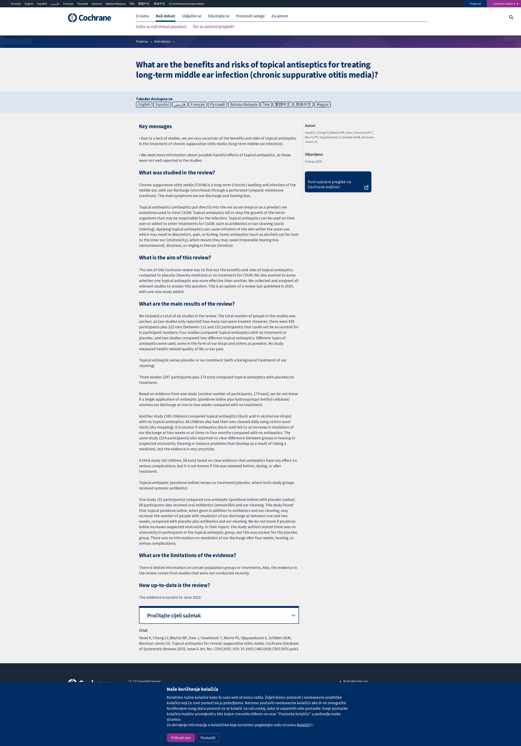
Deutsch (97, 4)
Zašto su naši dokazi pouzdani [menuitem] (161, 26)
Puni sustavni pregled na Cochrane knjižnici (329, 184)
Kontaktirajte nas (355, 681)
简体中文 (159, 4)
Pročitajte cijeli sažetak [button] (174, 615)
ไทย (131, 4)
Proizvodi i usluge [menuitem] (250, 15)
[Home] (95, 17)
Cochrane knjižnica (504, 4)
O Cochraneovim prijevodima (186, 4)
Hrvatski (16, 4)
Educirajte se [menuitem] (218, 15)
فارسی (55, 4)
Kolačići (303, 724)
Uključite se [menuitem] (191, 15)
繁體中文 (144, 4)
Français (68, 4)
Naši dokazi (162, 41)
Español (42, 4)
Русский (82, 4)
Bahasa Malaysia (116, 4)
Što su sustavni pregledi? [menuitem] (213, 26)
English (29, 4)
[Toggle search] (511, 17)
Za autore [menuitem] (279, 15)
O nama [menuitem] (142, 15)
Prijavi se (475, 4)
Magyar (322, 104)
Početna (142, 41)
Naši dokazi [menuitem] (165, 15)
